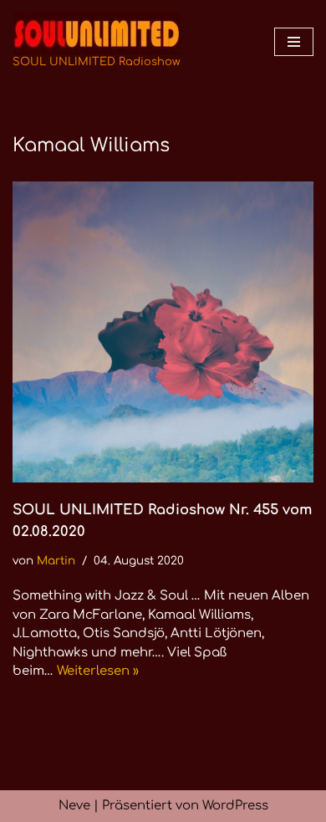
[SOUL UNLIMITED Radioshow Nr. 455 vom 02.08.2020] (163, 331)
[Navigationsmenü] (293, 42)
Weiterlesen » (98, 671)
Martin (56, 560)
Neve (74, 806)
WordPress (235, 806)
